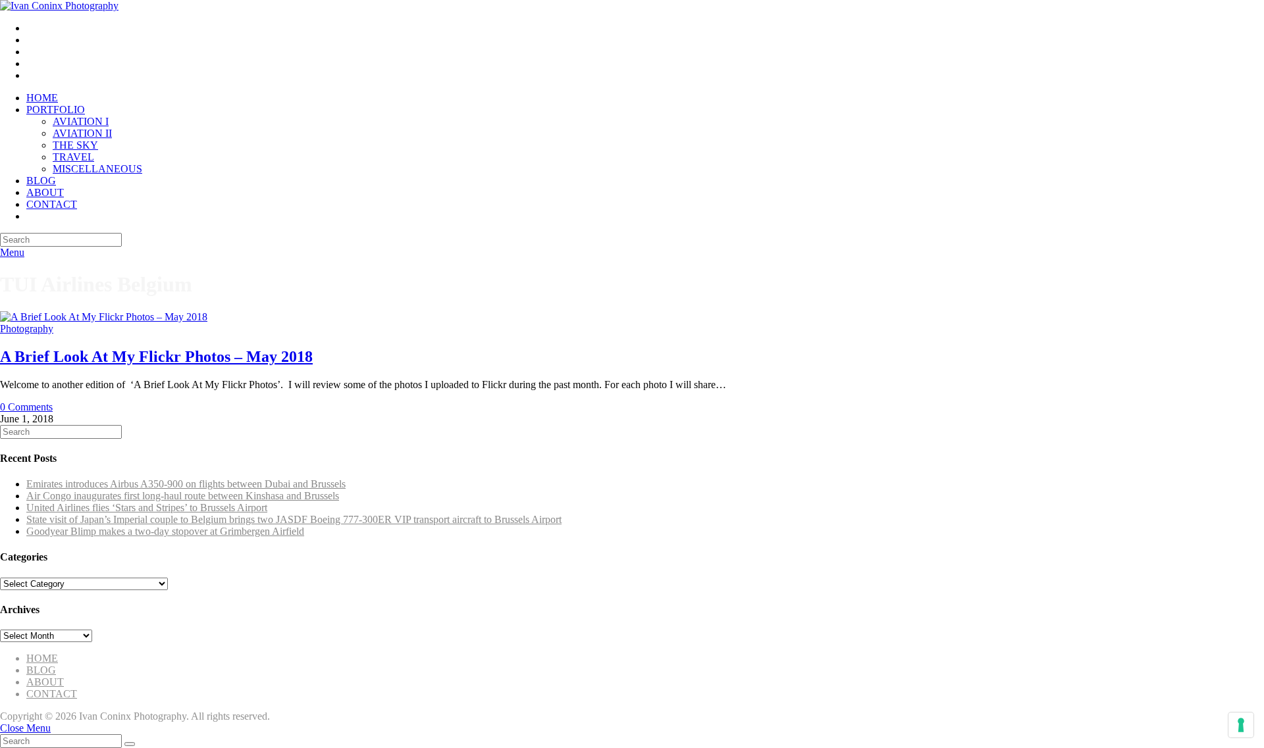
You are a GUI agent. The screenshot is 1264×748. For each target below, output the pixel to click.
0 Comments (26, 406)
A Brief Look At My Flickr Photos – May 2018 (156, 356)
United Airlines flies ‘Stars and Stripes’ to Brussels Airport (146, 507)
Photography (26, 328)
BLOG (41, 670)
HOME (42, 658)
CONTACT (51, 693)
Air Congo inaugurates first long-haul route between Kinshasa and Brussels (182, 495)
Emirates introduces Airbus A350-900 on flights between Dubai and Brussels (186, 483)
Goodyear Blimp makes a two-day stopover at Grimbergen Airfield (165, 531)
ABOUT (45, 681)
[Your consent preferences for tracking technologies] (1240, 724)
